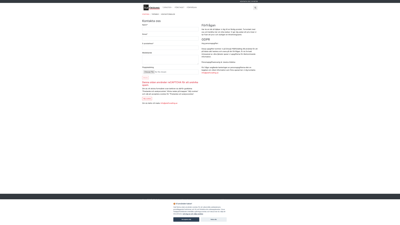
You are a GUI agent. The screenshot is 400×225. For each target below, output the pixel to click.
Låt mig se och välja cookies (193, 214)
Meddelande (147, 53)
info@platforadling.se (169, 103)
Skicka (145, 78)
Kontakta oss (245, 1)
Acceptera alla (186, 219)
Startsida (145, 14)
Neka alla (214, 219)
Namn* (145, 25)
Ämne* (145, 34)
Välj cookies (147, 98)
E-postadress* (148, 43)
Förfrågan (192, 7)
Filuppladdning (148, 67)
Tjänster (166, 7)
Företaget (179, 7)
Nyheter (254, 1)
